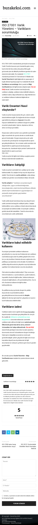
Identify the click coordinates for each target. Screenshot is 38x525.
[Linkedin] (17, 432)
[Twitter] (8, 432)
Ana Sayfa (4, 18)
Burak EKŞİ (30, 327)
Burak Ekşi (8, 35)
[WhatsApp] (13, 432)
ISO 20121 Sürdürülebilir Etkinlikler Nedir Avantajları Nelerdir (27, 446)
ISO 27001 (12, 18)
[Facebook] (4, 432)
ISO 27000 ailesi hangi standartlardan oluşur (9, 445)
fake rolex (5, 153)
